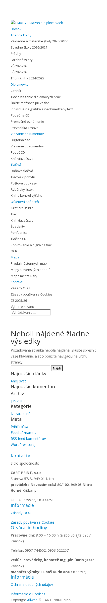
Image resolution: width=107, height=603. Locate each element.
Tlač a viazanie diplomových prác (35, 97)
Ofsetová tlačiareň (25, 201)
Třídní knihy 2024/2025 (27, 78)
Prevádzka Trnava (25, 127)
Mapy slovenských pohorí (30, 269)
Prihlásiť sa (19, 426)
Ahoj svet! (19, 381)
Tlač (14, 214)
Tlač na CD (18, 239)
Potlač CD (18, 152)
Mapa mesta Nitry (24, 276)
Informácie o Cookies (28, 594)
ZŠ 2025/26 (19, 66)
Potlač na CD (20, 115)
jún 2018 (18, 401)
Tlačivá (16, 164)
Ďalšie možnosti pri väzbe (30, 103)
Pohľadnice (19, 232)
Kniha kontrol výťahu (26, 195)
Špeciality (18, 226)
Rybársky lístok (22, 189)
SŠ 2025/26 (19, 72)
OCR (14, 251)
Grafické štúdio (22, 208)
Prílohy (16, 53)
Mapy (15, 257)
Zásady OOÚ (20, 288)
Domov (16, 29)
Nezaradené (20, 413)
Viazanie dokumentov (27, 133)
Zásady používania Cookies (32, 294)
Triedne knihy (21, 35)
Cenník (16, 90)
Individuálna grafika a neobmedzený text (42, 109)
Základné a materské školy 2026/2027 (39, 41)
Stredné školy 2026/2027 (29, 47)
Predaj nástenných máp (29, 263)
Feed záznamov (23, 432)
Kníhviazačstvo (22, 158)
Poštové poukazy (24, 183)
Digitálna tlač (20, 140)
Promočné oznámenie (27, 121)
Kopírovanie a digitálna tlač (31, 245)
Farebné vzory (22, 60)
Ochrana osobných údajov (32, 584)
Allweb (33, 600)
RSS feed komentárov (28, 438)
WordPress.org (23, 444)
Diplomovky (19, 84)
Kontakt (16, 282)
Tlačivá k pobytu (23, 177)
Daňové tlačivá (22, 171)
